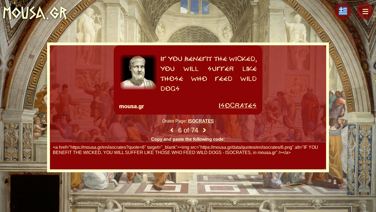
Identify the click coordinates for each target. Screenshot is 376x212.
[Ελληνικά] (343, 11)
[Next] (204, 130)
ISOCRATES (201, 121)
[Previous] (171, 130)
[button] (365, 11)
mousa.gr (35, 13)
